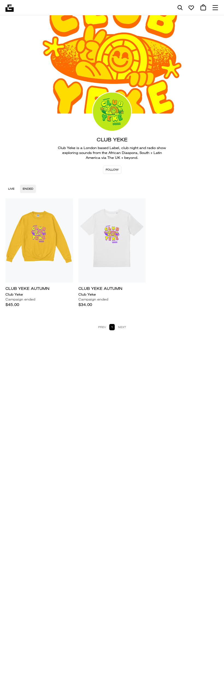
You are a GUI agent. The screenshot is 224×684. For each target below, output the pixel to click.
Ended (28, 189)
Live (11, 189)
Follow (112, 169)
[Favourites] (191, 8)
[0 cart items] (203, 8)
